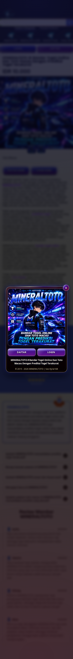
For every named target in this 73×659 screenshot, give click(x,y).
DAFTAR (21, 352)
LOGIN (51, 352)
